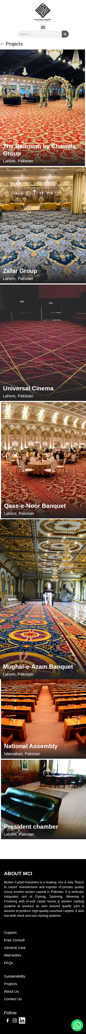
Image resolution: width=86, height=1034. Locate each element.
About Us (11, 991)
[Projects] (2, 44)
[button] (43, 27)
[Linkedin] (22, 1020)
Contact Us (13, 999)
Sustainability (14, 976)
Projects (14, 44)
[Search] (65, 34)
